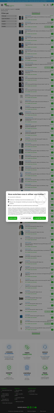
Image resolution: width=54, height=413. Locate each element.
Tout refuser (26, 218)
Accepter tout (40, 218)
